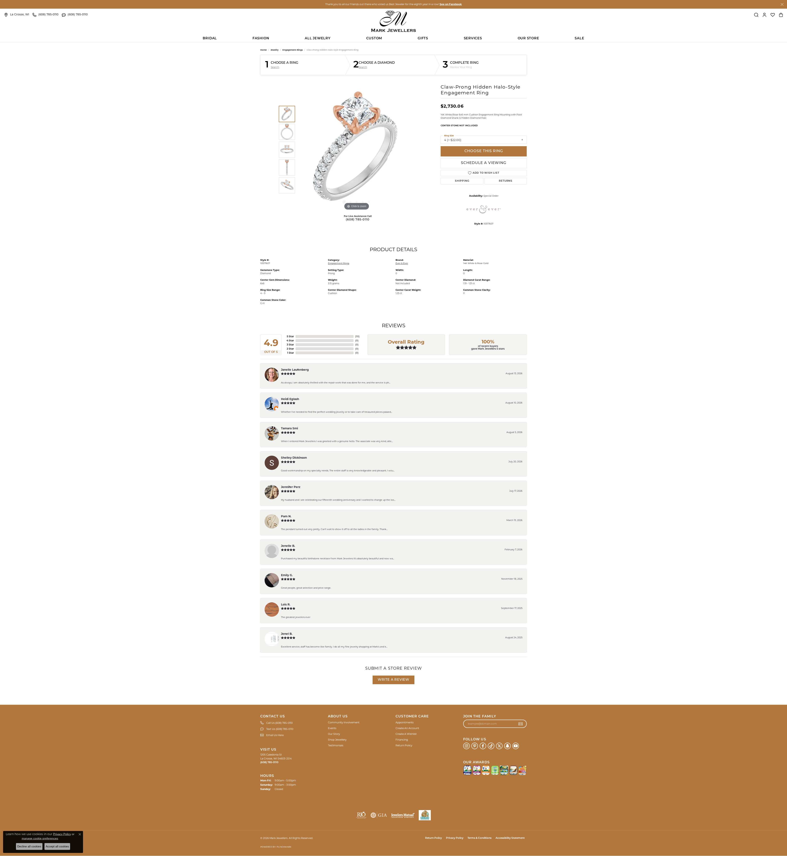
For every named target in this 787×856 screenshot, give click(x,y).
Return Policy (404, 745)
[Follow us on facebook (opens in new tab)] (483, 746)
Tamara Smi (289, 428)
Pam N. (286, 516)
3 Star (290, 344)
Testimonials (335, 745)
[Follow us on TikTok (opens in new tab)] (491, 746)
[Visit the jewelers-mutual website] (403, 815)
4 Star (290, 340)
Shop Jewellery (337, 739)
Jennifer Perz (290, 487)
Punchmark (284, 847)
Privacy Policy (454, 838)
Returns (505, 181)
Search (275, 67)
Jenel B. (286, 633)
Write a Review (393, 680)
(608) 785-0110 (357, 219)
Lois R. (285, 604)
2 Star (290, 348)
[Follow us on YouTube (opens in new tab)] (515, 746)
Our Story (334, 733)
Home (263, 50)
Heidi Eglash (290, 399)
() (357, 336)
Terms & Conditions (479, 838)
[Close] (782, 4)
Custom (374, 38)
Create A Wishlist (406, 733)
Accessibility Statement (510, 838)
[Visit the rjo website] (361, 815)
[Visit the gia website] (379, 815)
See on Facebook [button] (451, 4)
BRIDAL (210, 38)
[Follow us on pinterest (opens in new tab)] (474, 746)
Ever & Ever (402, 263)
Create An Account (407, 728)
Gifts (423, 38)
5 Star (290, 336)
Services (473, 38)
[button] (756, 15)
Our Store (528, 38)
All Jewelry (318, 38)
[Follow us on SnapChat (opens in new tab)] (507, 746)
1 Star (290, 352)
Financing (402, 739)
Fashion (260, 38)
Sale (579, 38)
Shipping (462, 181)
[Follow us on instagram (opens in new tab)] (466, 746)
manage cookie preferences (40, 838)
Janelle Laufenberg (295, 369)
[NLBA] (425, 815)
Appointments (405, 722)
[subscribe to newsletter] (520, 723)
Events (332, 728)
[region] (356, 149)
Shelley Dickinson (294, 457)
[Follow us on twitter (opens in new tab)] (499, 746)
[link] (16, 15)
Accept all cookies (57, 846)
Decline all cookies (29, 846)
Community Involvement (343, 722)
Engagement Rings (292, 50)
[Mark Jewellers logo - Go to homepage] (393, 21)
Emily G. (287, 575)
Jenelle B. (288, 545)
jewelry (275, 50)
